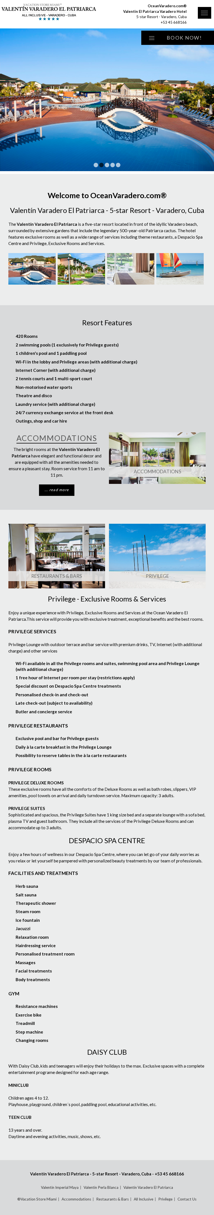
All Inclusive (143, 1199)
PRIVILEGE (157, 576)
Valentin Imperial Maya (60, 1187)
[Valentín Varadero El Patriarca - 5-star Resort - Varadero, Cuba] (50, 12)
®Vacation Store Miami (37, 1199)
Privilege (165, 1199)
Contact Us (186, 1199)
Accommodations (157, 471)
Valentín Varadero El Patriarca (148, 1187)
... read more (57, 490)
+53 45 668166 (174, 22)
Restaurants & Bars (56, 576)
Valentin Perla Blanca (101, 1187)
